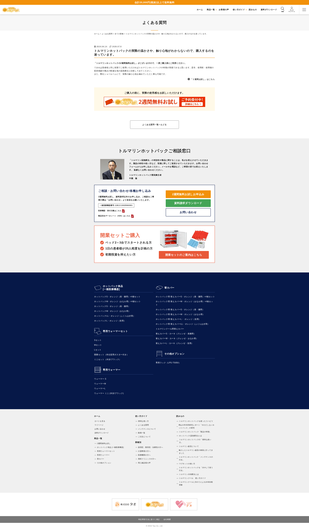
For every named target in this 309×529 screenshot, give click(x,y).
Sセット (98, 340)
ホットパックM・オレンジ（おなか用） (112, 311)
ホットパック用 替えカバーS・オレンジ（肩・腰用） (180, 310)
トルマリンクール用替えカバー (170, 329)
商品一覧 (98, 438)
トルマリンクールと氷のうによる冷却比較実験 (196, 483)
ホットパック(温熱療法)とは (190, 436)
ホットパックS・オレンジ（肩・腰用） (112, 306)
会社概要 (167, 519)
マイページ (99, 425)
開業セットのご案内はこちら (183, 254)
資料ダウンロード (102, 433)
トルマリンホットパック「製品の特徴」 (195, 432)
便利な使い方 (143, 421)
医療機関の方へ (144, 455)
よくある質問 (143, 425)
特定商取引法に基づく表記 (149, 519)
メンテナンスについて (147, 429)
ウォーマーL (99, 388)
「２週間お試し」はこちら (202, 79)
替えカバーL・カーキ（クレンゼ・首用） (174, 343)
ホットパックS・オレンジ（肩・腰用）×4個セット (117, 297)
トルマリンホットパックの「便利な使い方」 (195, 441)
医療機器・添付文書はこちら (109, 211)
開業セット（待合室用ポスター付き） (111, 355)
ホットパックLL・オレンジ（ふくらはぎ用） (114, 316)
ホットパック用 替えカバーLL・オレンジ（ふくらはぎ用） (182, 324)
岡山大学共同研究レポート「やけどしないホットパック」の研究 (196, 426)
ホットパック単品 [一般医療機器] (113, 288)
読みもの (180, 416)
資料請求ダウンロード (188, 203)
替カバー (169, 287)
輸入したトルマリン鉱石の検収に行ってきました (196, 451)
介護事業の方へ (144, 451)
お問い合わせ (188, 212)
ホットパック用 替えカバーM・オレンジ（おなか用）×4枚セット (184, 303)
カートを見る (100, 421)
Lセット (97, 350)
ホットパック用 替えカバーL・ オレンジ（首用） (178, 319)
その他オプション (174, 353)
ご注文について (144, 437)
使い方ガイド (141, 416)
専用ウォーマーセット (115, 331)
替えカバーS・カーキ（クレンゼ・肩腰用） (176, 334)
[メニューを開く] (304, 10)
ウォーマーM (100, 384)
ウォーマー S (100, 379)
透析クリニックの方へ (147, 459)
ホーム (97, 416)
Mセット (98, 345)
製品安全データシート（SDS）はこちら (114, 216)
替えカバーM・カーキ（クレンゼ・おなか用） (177, 338)
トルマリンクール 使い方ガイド (192, 478)
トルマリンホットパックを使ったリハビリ (196, 421)
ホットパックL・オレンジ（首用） (110, 321)
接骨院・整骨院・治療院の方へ (150, 447)
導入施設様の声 (144, 463)
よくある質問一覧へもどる (154, 125)
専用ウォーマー (111, 369)
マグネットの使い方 (187, 464)
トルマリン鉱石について (189, 446)
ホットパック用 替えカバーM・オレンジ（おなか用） (180, 314)
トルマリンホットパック (11, 9)
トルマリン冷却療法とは (189, 474)
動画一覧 (141, 433)
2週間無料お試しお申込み (188, 194)
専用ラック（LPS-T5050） (168, 363)
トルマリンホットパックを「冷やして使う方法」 (196, 469)
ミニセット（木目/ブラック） (107, 359)
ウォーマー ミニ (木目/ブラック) (109, 393)
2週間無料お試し (104, 443)
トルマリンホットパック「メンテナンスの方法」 (196, 458)
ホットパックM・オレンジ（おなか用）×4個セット (117, 301)
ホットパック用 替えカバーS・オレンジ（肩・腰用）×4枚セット (185, 297)
